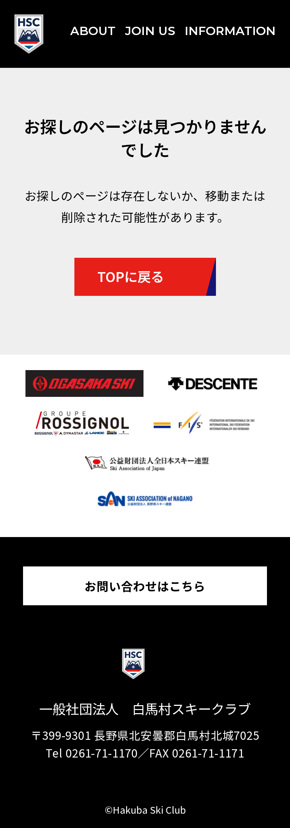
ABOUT (93, 31)
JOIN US (150, 31)
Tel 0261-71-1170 (91, 753)
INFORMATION (230, 31)
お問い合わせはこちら (145, 585)
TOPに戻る (130, 276)
